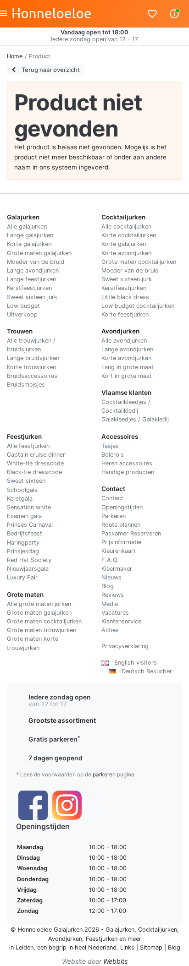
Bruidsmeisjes (26, 384)
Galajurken (120, 929)
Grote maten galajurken (39, 253)
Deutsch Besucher (144, 671)
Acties (110, 630)
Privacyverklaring (125, 646)
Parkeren (113, 516)
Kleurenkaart (118, 550)
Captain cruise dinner (36, 454)
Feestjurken (101, 938)
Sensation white (29, 507)
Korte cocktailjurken (128, 235)
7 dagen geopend (55, 758)
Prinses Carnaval (30, 524)
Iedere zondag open (59, 697)
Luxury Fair (22, 577)
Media (109, 603)
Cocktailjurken (157, 929)
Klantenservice (121, 621)
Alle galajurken (27, 226)
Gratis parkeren (54, 739)
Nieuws (111, 577)
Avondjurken (65, 938)
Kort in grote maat (126, 375)
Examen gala (24, 516)
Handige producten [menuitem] (127, 472)
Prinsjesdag (23, 551)
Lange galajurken (30, 235)
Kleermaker (116, 568)
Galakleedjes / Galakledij (135, 419)
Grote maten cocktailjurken (138, 261)
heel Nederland (96, 947)
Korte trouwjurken (31, 367)
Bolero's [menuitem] (112, 454)
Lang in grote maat (127, 367)
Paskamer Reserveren (131, 533)
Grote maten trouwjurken (41, 630)
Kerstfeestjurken (29, 287)
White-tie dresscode (35, 463)
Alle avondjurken (124, 340)
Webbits (115, 961)
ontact (114, 498)
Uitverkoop (22, 314)
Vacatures (115, 612)
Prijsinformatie (121, 542)
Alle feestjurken (28, 445)
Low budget (23, 305)
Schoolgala (22, 489)
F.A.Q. (110, 560)
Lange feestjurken (31, 279)
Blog (107, 586)
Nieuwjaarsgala (28, 568)
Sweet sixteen (26, 480)
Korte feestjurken (125, 314)
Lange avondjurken (33, 270)
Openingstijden (122, 507)
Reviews (112, 594)
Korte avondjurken (126, 253)
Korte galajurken (29, 243)
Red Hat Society (29, 560)
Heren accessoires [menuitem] (126, 463)
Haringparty (23, 542)
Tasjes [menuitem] (110, 445)
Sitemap (151, 947)
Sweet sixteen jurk (32, 297)
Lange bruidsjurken (33, 358)
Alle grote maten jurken (39, 603)
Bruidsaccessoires (32, 375)
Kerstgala (20, 498)
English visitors (133, 662)
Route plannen (120, 524)
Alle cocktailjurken (126, 226)
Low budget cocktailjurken (137, 305)
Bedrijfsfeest (24, 533)
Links (127, 947)
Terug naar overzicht (50, 69)
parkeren (104, 774)
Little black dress (125, 297)
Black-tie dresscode (34, 472)
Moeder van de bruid (35, 261)
